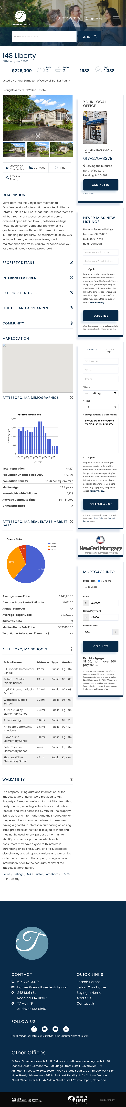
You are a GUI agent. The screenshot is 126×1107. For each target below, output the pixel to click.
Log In (91, 18)
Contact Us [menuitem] (86, 1003)
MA (29, 874)
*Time (86, 401)
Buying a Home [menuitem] (89, 992)
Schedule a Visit (109, 350)
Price (86, 596)
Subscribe (101, 316)
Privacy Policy (97, 302)
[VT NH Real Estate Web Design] (77, 1100)
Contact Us (101, 185)
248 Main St (32, 995)
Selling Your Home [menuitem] (91, 987)
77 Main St (31, 1006)
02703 (66, 874)
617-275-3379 (70, 18)
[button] (89, 36)
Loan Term (89, 580)
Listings (18, 874)
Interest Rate (90, 625)
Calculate (100, 646)
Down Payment (92, 611)
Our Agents (88, 193)
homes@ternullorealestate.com (43, 987)
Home (6, 874)
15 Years (92, 586)
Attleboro (52, 874)
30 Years (106, 580)
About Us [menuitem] (84, 998)
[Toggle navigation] (116, 18)
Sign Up (102, 18)
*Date (86, 387)
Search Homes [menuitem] (89, 982)
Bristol (38, 874)
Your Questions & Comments (100, 414)
